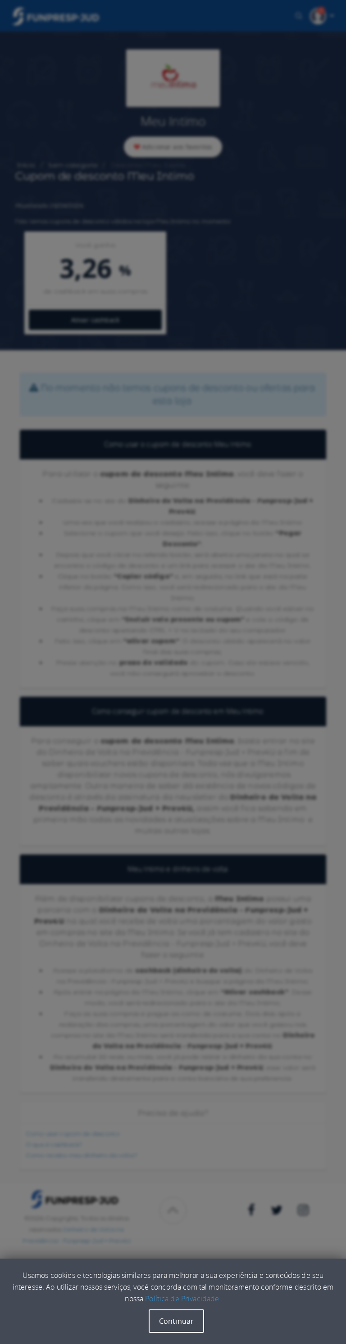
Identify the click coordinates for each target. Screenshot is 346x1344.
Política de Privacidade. (183, 1299)
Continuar (176, 1321)
